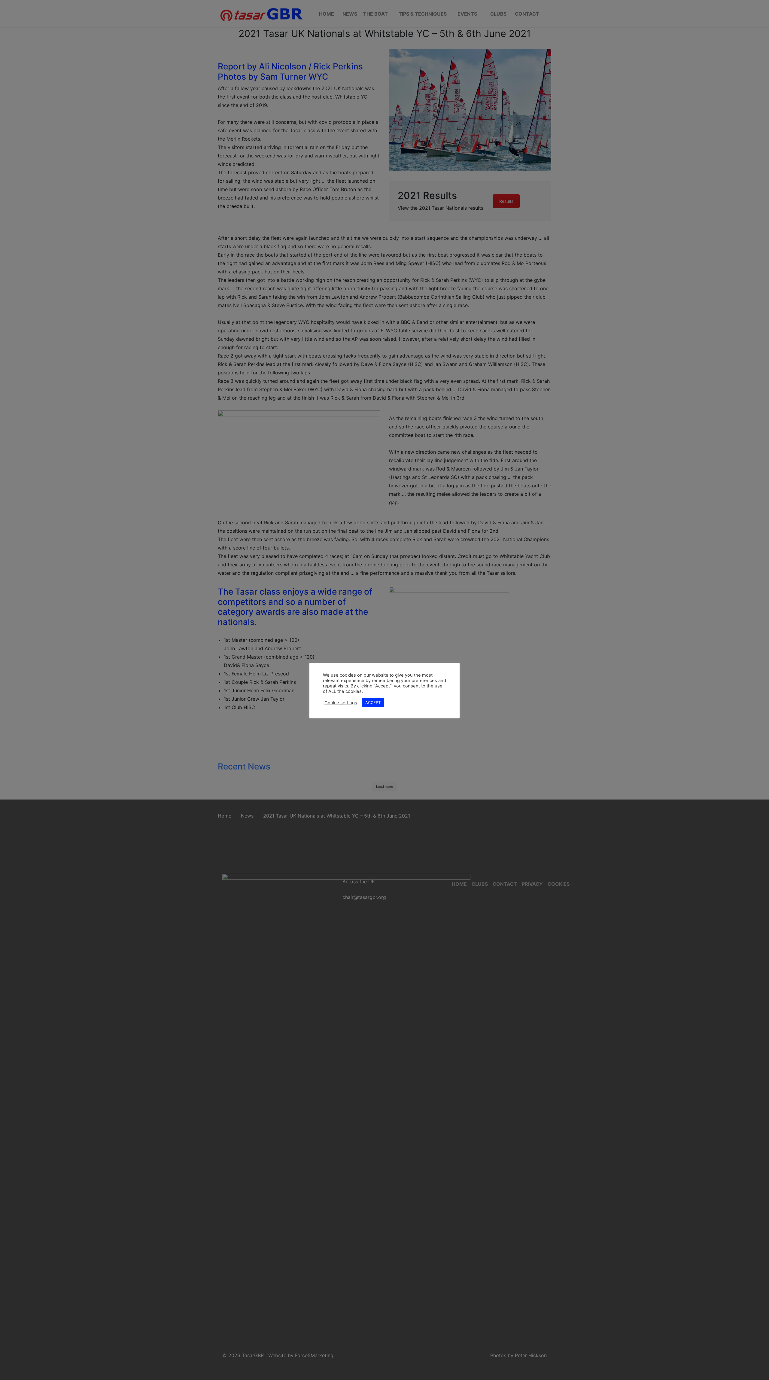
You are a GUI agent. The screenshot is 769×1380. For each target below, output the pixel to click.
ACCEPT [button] (373, 702)
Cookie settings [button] (340, 702)
